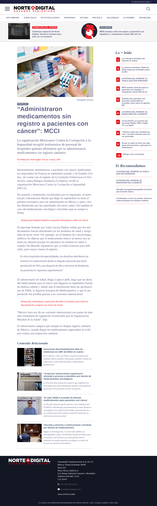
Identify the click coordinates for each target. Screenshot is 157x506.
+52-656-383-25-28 (68, 484)
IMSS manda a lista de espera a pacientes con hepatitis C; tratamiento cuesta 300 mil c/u (135, 89)
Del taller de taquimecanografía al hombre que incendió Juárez (134, 190)
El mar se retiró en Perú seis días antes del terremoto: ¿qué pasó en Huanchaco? (136, 145)
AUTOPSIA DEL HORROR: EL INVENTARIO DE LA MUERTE (135, 113)
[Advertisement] (133, 226)
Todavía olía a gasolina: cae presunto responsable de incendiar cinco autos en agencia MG (136, 102)
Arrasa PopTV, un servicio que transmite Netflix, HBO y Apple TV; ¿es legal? (135, 123)
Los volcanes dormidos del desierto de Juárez (133, 59)
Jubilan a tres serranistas (133, 154)
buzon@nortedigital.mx (70, 489)
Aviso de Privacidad (66, 494)
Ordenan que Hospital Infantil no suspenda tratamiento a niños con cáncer (54, 220)
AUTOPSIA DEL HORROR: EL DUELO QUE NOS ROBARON (135, 79)
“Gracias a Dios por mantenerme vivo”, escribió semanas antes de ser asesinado (136, 134)
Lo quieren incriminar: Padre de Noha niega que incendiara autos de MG (136, 69)
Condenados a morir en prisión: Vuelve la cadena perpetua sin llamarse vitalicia (134, 199)
